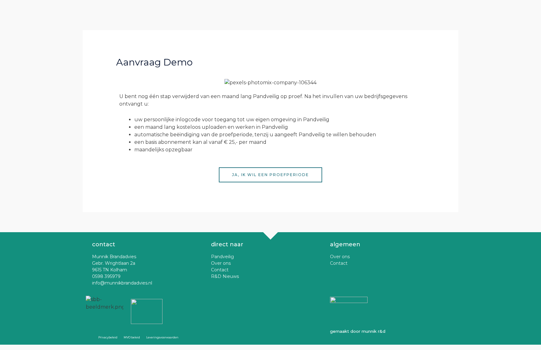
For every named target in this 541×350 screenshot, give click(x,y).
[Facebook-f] (234, 305)
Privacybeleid (107, 337)
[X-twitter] (217, 305)
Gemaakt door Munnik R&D (357, 331)
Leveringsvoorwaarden (162, 337)
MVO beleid (132, 337)
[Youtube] (251, 305)
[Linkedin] (269, 305)
